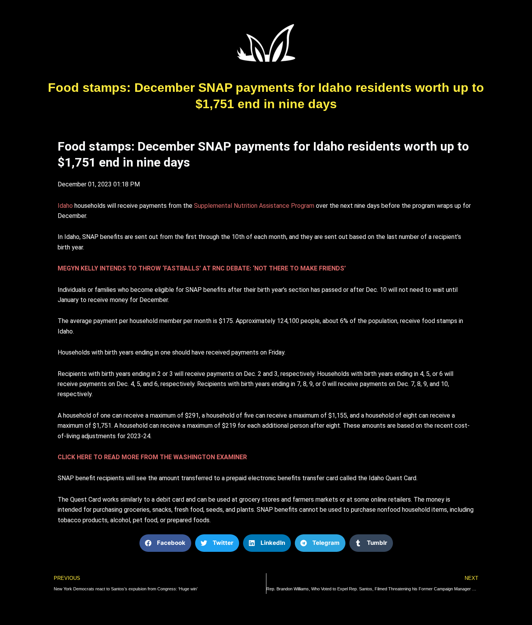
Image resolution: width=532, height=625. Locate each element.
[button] (165, 543)
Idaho (65, 205)
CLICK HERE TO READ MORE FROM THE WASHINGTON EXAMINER (152, 457)
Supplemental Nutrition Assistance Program (254, 205)
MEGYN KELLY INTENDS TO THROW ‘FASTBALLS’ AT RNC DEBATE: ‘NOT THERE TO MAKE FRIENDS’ (202, 268)
